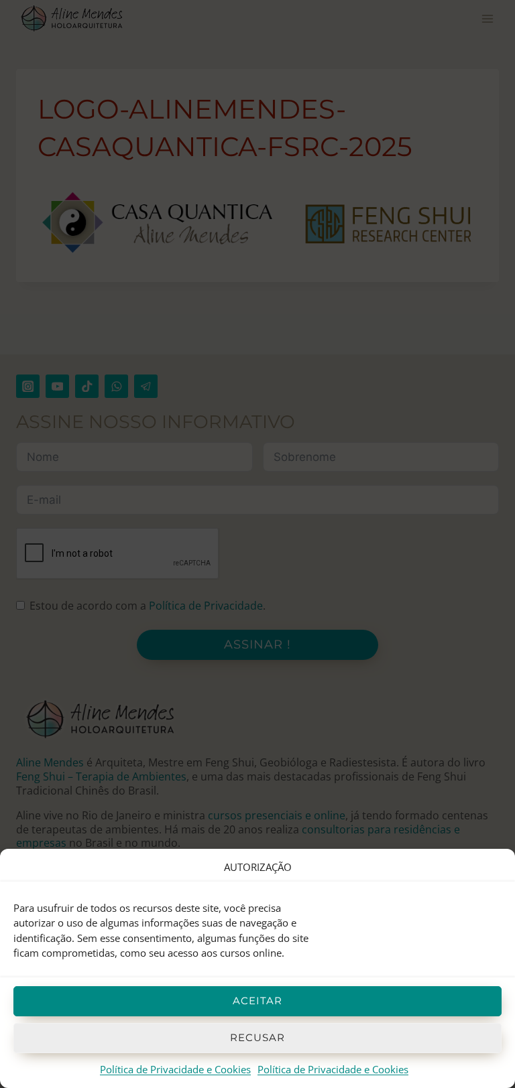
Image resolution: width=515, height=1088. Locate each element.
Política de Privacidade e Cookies (175, 1069)
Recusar (257, 1037)
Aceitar (257, 1000)
